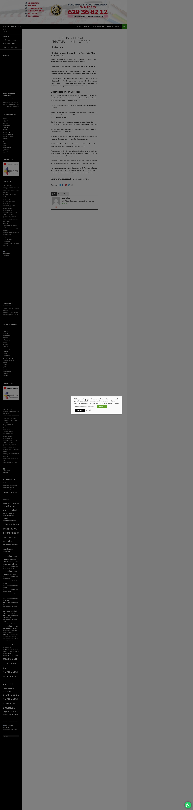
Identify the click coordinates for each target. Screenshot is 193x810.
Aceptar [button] (101, 406)
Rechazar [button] (80, 410)
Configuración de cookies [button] (86, 406)
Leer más (88, 410)
